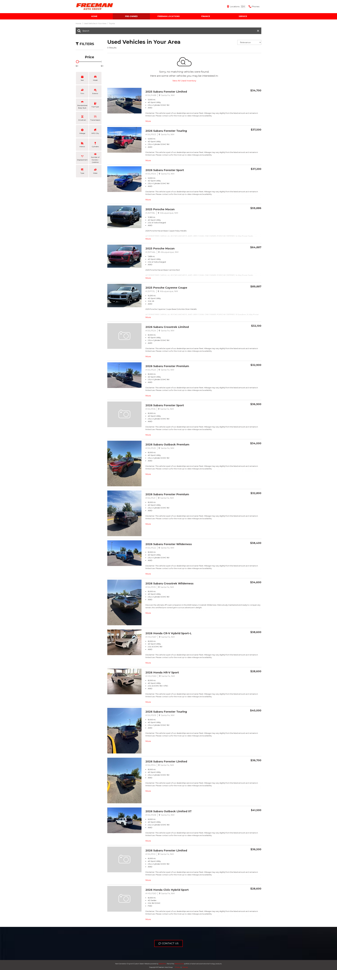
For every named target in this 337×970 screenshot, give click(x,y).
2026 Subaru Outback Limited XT (168, 811)
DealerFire (162, 964)
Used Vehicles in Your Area (95, 23)
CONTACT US (170, 943)
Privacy (177, 967)
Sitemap (185, 967)
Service (243, 16)
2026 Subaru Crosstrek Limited (167, 327)
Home (94, 16)
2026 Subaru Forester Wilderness (168, 544)
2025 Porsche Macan (160, 209)
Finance (205, 16)
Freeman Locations (168, 16)
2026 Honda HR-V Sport (162, 672)
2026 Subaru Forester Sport (164, 170)
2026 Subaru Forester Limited (166, 761)
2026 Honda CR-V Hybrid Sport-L (168, 633)
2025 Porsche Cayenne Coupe (166, 287)
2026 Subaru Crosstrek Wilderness (169, 583)
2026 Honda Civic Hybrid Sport (167, 889)
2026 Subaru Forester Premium (167, 366)
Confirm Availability (245, 96)
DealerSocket (179, 964)
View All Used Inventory (184, 80)
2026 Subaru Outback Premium (167, 444)
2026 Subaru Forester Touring (166, 130)
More (148, 121)
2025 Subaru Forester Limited (166, 91)
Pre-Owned (131, 16)
